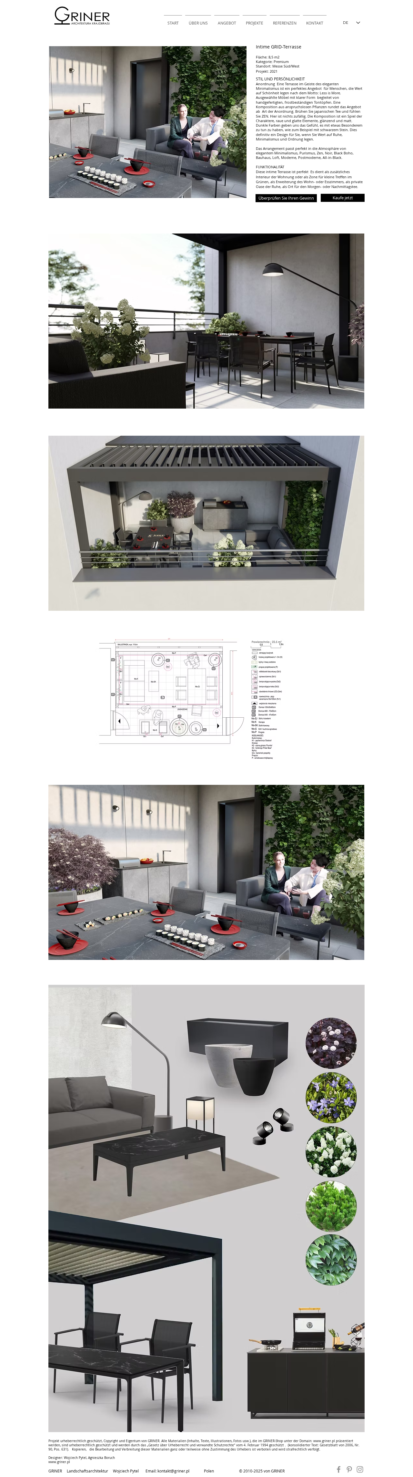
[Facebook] (338, 1469)
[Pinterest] (349, 1469)
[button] (286, 198)
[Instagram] (360, 1469)
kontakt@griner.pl (173, 1470)
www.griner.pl (324, 1441)
